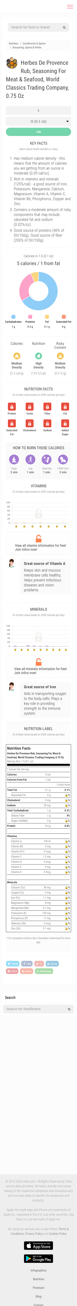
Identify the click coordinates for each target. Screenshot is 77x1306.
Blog (38, 1296)
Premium (38, 1288)
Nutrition (38, 1279)
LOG (38, 131)
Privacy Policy (33, 1234)
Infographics (38, 1270)
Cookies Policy (58, 1234)
